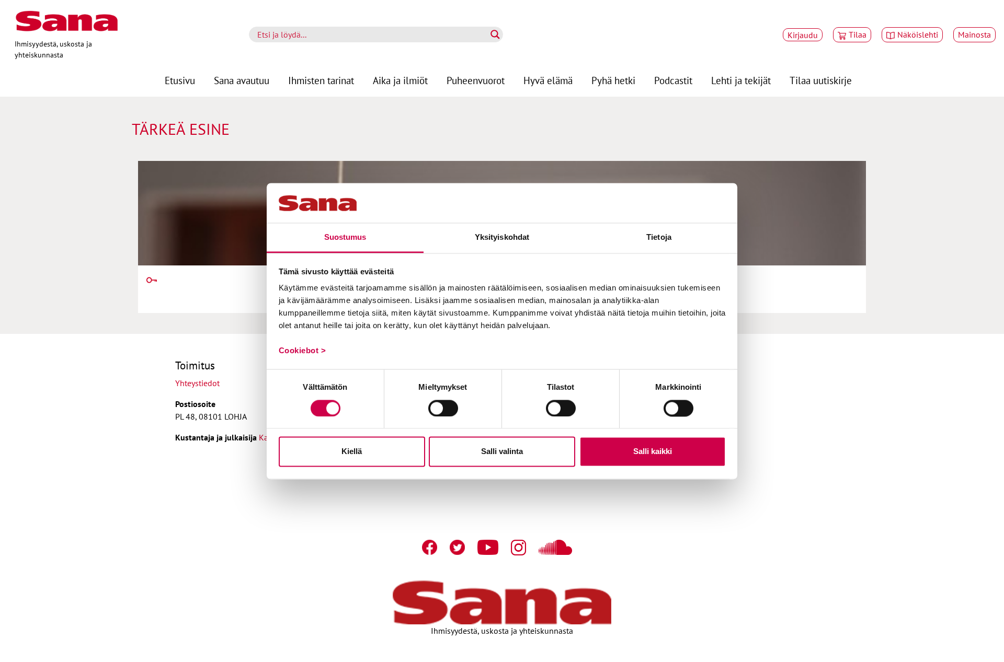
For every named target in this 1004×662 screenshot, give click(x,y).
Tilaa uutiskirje (821, 80)
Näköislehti (917, 34)
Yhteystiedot (197, 383)
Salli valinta (502, 451)
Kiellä (351, 451)
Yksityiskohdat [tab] (502, 237)
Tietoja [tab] (658, 237)
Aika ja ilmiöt (400, 80)
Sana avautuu (241, 80)
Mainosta (974, 34)
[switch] (443, 408)
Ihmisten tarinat (321, 80)
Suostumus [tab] (345, 237)
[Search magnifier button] (495, 34)
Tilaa (857, 34)
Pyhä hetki (613, 80)
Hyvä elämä (548, 80)
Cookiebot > (302, 350)
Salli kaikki (652, 451)
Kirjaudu (803, 35)
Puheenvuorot (476, 80)
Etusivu (180, 80)
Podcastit (673, 80)
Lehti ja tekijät (741, 80)
